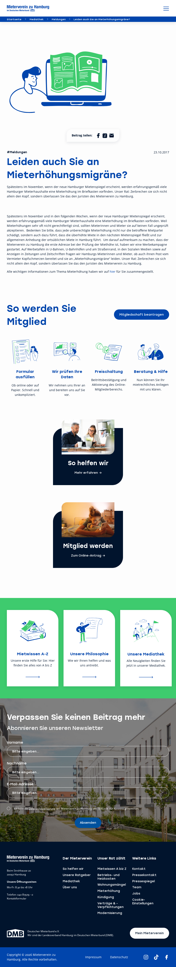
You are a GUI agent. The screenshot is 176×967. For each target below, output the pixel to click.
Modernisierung (109, 913)
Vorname (15, 742)
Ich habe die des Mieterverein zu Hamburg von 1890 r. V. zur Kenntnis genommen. (76, 808)
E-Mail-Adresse (20, 784)
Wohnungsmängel (111, 884)
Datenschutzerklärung (42, 808)
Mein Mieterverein (149, 933)
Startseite (14, 19)
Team (136, 887)
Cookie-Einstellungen (142, 901)
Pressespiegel (143, 881)
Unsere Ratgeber (77, 875)
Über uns (70, 887)
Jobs (136, 893)
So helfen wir (73, 869)
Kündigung (105, 897)
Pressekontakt (144, 875)
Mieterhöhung (108, 891)
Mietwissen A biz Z (111, 869)
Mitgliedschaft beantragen (141, 314)
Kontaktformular (16, 898)
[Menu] (166, 8)
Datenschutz (119, 957)
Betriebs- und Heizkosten (108, 877)
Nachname (17, 763)
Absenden (88, 822)
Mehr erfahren (86, 472)
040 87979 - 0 (25, 894)
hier (112, 271)
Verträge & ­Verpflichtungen (110, 905)
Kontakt (139, 869)
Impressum (93, 957)
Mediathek (37, 19)
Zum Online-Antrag (86, 555)
